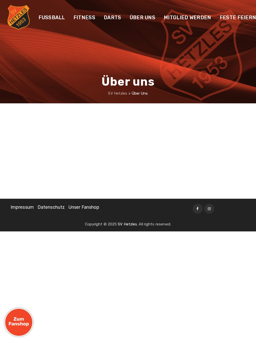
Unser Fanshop (83, 207)
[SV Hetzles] (19, 17)
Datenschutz (51, 207)
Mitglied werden (187, 17)
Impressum (22, 207)
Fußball (51, 17)
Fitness (84, 17)
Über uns (142, 17)
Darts (112, 17)
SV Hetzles (127, 224)
